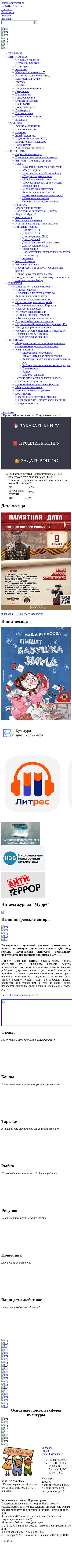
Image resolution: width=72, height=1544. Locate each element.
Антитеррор (22, 110)
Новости (20, 132)
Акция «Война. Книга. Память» (34, 321)
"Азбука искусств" (26, 289)
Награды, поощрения (28, 88)
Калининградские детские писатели (37, 223)
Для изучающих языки (35, 245)
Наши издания (24, 349)
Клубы (19, 163)
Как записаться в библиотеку (32, 75)
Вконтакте (7, 12)
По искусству (30, 255)
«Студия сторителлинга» (37, 176)
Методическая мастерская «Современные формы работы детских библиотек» (40, 345)
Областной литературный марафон (36, 396)
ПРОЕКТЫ (15, 283)
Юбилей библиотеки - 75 (30, 72)
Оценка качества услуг (29, 116)
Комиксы (27, 258)
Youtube (6, 15)
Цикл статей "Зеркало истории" (34, 286)
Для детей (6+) (31, 232)
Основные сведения (27, 59)
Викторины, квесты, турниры (33, 160)
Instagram (6, 18)
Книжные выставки (27, 264)
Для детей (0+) (31, 229)
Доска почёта (23, 144)
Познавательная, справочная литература (46, 251)
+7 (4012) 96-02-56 (12, 6)
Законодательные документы (32, 390)
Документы (22, 91)
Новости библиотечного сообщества (37, 384)
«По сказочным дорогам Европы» (35, 305)
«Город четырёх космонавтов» (33, 327)
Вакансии (21, 119)
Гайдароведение (25, 97)
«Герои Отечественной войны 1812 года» (40, 330)
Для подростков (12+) (35, 236)
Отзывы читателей (26, 100)
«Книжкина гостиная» (35, 198)
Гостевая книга (24, 113)
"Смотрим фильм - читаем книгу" (42, 195)
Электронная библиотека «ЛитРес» (36, 210)
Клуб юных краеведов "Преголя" (42, 166)
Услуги (19, 84)
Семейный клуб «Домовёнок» (40, 201)
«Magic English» (31, 170)
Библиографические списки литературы (46, 365)
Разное (26, 371)
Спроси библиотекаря (28, 154)
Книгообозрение (25, 261)
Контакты (21, 69)
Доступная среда (25, 107)
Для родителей (31, 239)
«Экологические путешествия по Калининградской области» (35, 294)
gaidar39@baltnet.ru (12, 2)
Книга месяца (23, 217)
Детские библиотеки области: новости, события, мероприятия (38, 379)
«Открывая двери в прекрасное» (34, 318)
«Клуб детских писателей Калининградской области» (38, 190)
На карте (6, 9)
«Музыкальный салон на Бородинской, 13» (41, 324)
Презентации (30, 368)
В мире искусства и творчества (34, 273)
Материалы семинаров (28, 387)
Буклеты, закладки (33, 374)
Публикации (23, 94)
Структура (21, 66)
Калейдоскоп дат (25, 135)
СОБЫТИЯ (15, 122)
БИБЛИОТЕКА (17, 56)
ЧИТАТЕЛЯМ (17, 151)
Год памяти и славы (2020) (31, 138)
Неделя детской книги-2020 (31, 336)
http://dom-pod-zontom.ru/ (23, 995)
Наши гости (22, 103)
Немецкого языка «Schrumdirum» (42, 173)
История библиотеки (27, 62)
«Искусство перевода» (28, 308)
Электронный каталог (28, 78)
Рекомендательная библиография (42, 355)
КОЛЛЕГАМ (16, 340)
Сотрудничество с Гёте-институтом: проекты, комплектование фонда (42, 279)
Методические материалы (37, 352)
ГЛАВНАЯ (15, 53)
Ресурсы (20, 81)
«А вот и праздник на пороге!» (33, 302)
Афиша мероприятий (28, 125)
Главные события (25, 129)
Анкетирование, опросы (30, 147)
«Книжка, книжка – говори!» (32, 314)
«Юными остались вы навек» (33, 299)
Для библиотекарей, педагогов (40, 242)
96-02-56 (47, 1447)
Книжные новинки (26, 226)
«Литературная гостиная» (30, 311)
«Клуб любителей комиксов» (39, 179)
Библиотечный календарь (30, 141)
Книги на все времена (28, 220)
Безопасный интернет (28, 207)
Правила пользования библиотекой (36, 157)
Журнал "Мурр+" (25, 214)
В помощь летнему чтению (31, 333)
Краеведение (30, 248)
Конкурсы (21, 204)
